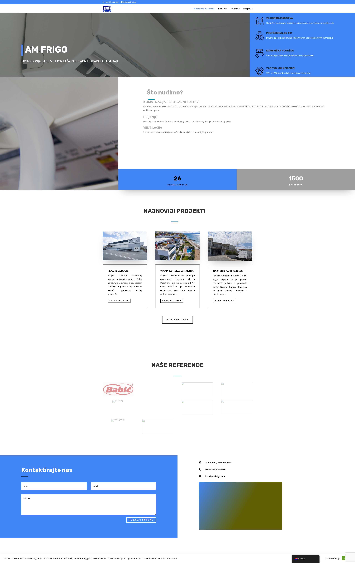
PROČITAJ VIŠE (119, 301)
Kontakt (222, 9)
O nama (235, 9)
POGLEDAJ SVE (177, 319)
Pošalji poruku (141, 520)
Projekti (247, 9)
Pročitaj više (224, 301)
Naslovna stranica (204, 9)
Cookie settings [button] (332, 558)
